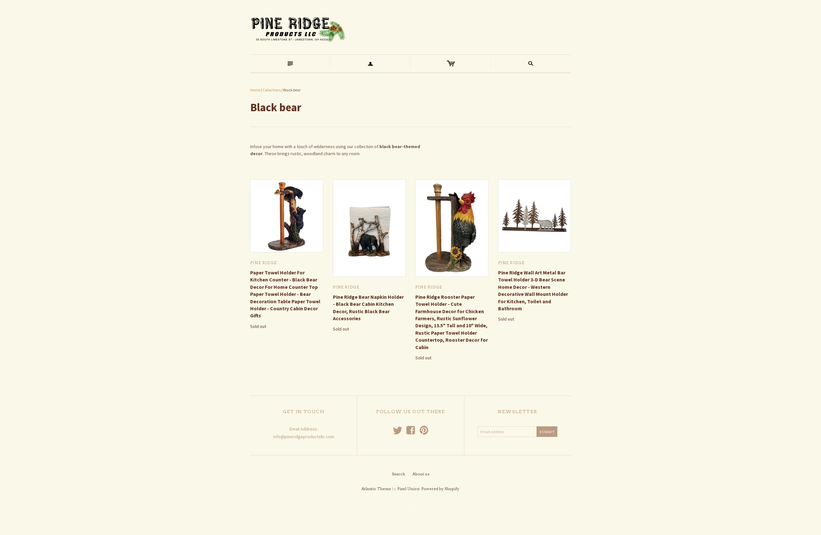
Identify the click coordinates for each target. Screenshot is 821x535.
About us (420, 474)
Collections (272, 90)
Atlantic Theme (376, 488)
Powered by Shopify (440, 488)
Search (398, 474)
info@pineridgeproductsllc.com (303, 436)
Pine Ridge (263, 262)
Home (255, 90)
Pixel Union (408, 488)
